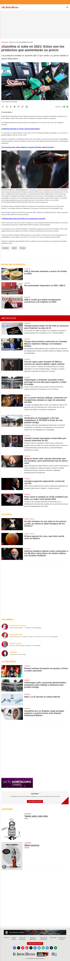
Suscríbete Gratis (35, 801)
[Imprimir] (26, 106)
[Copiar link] (22, 106)
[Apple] (51, 947)
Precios (22, 248)
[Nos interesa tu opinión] (35, 932)
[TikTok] (30, 947)
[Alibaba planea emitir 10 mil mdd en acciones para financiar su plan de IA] (12, 329)
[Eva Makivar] (4, 653)
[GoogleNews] (47, 947)
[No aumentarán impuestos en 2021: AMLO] (12, 288)
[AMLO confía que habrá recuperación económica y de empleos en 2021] (12, 302)
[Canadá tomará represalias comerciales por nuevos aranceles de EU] (12, 444)
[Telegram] (14, 106)
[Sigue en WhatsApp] (64, 106)
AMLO (14, 248)
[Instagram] (26, 947)
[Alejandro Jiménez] (4, 644)
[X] (6, 106)
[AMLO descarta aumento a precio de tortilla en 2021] (12, 274)
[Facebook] (2, 106)
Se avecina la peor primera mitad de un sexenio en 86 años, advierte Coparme (28, 147)
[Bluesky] (39, 947)
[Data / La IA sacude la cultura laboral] (12, 700)
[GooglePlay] (55, 947)
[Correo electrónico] (18, 106)
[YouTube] (22, 947)
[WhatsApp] (11, 106)
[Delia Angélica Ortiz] (4, 635)
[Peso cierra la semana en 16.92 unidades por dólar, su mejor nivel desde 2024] (12, 502)
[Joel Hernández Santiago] (4, 626)
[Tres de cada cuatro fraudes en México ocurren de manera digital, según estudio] (12, 366)
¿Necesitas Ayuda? (35, 943)
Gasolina (5, 248)
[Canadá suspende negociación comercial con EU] (12, 485)
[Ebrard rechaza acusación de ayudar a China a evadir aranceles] (12, 671)
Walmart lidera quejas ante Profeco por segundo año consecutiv (24, 218)
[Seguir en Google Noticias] (67, 106)
